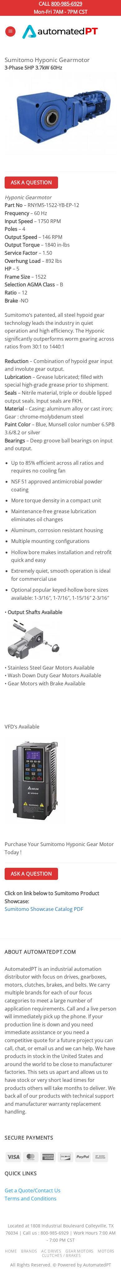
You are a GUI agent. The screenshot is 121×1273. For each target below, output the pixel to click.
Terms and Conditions (30, 1198)
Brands (29, 1251)
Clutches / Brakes (61, 1255)
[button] (10, 31)
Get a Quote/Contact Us (32, 1190)
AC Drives (51, 1251)
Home (11, 1251)
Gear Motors (79, 1251)
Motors (106, 1251)
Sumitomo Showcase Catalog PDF (44, 909)
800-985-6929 (66, 3)
